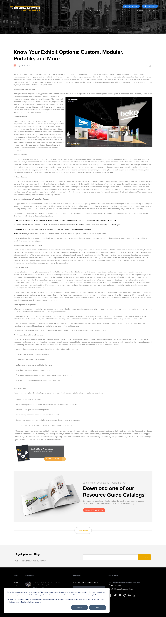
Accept (79, 608)
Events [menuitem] (119, 11)
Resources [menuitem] (141, 11)
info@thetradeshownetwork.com (122, 589)
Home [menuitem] (89, 11)
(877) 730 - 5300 (132, 6)
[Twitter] (115, 596)
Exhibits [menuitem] (109, 11)
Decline (97, 608)
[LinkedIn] (129, 596)
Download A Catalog (94, 510)
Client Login (151, 6)
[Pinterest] (125, 596)
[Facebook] (111, 596)
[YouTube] (120, 596)
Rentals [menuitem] (99, 11)
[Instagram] (134, 596)
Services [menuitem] (129, 11)
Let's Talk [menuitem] (153, 11)
